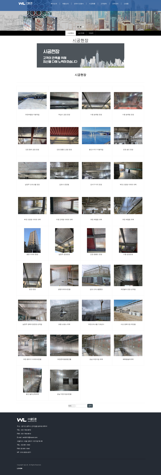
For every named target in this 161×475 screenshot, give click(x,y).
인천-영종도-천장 (96, 254)
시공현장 (71, 33)
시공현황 (92, 4)
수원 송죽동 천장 (96, 115)
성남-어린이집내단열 (64, 394)
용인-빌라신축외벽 (32, 394)
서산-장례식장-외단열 (128, 324)
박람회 (91, 33)
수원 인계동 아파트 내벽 (64, 219)
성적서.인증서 (79, 4)
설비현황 (81, 33)
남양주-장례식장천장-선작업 (32, 324)
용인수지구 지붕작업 (96, 150)
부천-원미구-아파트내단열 (32, 359)
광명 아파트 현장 (32, 254)
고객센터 (104, 4)
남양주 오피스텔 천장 (32, 184)
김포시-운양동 (64, 184)
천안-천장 (32, 289)
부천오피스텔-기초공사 (96, 324)
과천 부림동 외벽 (128, 219)
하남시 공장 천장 (64, 115)
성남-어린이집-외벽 (96, 359)
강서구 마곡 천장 (96, 184)
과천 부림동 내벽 (96, 219)
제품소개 (65, 4)
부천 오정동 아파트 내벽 (128, 184)
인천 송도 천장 (128, 150)
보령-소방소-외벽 (64, 324)
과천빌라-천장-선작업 (128, 289)
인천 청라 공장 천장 (32, 150)
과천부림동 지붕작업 (32, 115)
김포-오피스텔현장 (96, 289)
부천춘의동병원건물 (64, 359)
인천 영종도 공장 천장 (64, 150)
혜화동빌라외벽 (128, 359)
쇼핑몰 (126, 4)
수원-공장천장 (128, 254)
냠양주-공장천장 (64, 254)
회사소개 (54, 4)
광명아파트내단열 (64, 289)
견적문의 (115, 4)
